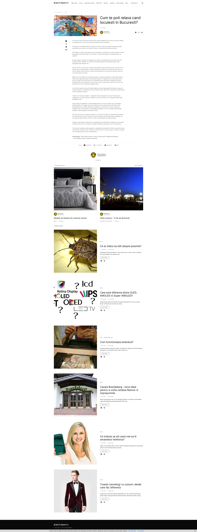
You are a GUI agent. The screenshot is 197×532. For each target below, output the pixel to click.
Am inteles (141, 531)
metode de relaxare (112, 136)
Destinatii (61, 3)
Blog (66, 12)
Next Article (138, 165)
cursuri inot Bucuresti (99, 136)
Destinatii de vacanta (106, 221)
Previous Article (60, 165)
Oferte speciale (108, 337)
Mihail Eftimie (106, 31)
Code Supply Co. (68, 527)
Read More (105, 257)
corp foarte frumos (86, 136)
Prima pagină (57, 12)
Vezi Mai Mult (132, 531)
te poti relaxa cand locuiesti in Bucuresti (85, 138)
